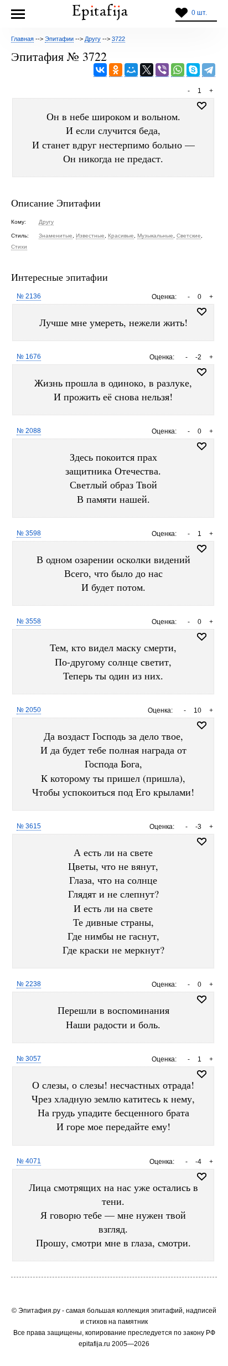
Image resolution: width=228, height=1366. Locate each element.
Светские (189, 236)
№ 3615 (29, 826)
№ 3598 (29, 533)
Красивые (121, 236)
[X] (146, 70)
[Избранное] (201, 312)
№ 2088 (29, 431)
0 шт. (199, 13)
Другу (46, 222)
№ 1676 (29, 356)
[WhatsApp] (177, 70)
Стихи (19, 247)
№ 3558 (29, 621)
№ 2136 (29, 296)
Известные (90, 236)
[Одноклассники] (115, 70)
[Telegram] (208, 70)
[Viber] (162, 70)
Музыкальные (155, 236)
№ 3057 (29, 1059)
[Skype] (193, 70)
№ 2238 (29, 984)
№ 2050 (29, 710)
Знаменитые (55, 236)
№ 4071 (29, 1161)
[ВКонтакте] (100, 70)
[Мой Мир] (131, 70)
